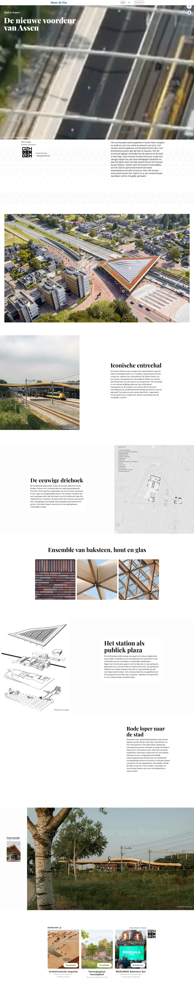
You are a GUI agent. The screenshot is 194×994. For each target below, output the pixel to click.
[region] (55, 586)
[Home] (189, 6)
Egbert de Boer (128, 317)
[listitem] (63, 958)
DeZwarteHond (43, 155)
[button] (139, 2)
